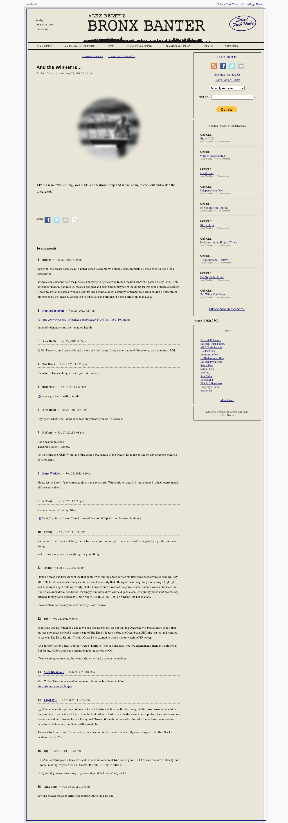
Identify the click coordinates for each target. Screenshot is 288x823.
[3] (39, 396)
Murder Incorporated (212, 156)
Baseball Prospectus (211, 361)
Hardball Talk (207, 351)
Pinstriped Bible (209, 354)
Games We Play (178, 46)
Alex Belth (46, 73)
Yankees (44, 46)
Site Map (219, 74)
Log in (221, 56)
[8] (39, 518)
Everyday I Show (209, 387)
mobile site (32, 3)
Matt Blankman (54, 672)
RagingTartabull (53, 310)
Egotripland (206, 379)
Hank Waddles (51, 473)
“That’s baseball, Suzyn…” (216, 260)
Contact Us (234, 74)
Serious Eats (207, 369)
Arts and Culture (79, 46)
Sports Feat (206, 365)
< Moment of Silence (92, 56)
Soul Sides (206, 376)
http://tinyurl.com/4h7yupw (55, 686)
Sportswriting (139, 46)
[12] (40, 709)
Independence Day (211, 190)
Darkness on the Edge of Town (218, 242)
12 (39, 618)
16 (39, 786)
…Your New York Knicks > (121, 56)
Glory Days (207, 225)
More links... (227, 400)
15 (39, 751)
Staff (208, 46)
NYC (111, 46)
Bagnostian (206, 390)
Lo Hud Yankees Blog (212, 358)
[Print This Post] (75, 222)
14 (39, 700)
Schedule (238, 125)
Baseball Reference (210, 340)
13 (39, 672)
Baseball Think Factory (212, 343)
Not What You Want (212, 294)
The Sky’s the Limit (212, 277)
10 (39, 532)
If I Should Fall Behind (214, 208)
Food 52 (204, 372)
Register (232, 56)
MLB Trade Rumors (211, 347)
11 (39, 567)
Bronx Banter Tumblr (227, 80)
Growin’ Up (207, 138)
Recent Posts (218, 125)
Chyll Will (50, 700)
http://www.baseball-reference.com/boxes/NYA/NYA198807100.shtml (86, 319)
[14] (40, 760)
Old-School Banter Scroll (227, 308)
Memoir (231, 46)
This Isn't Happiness (211, 383)
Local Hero (207, 173)
